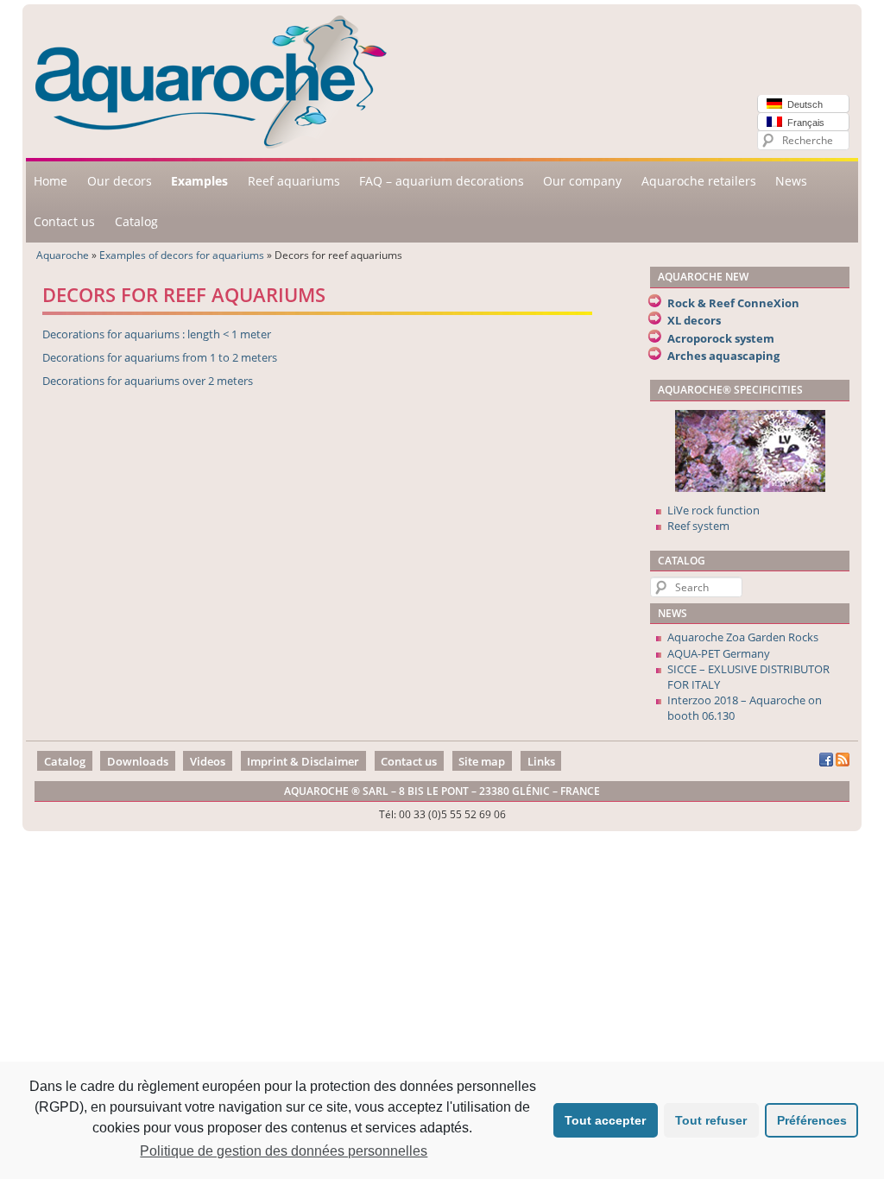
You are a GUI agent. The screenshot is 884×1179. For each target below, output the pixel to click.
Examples (199, 181)
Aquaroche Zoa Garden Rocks (742, 637)
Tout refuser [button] (711, 1120)
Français (803, 122)
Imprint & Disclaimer (303, 760)
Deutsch (802, 104)
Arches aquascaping (723, 355)
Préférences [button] (812, 1120)
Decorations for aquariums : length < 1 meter (156, 334)
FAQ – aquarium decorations (441, 181)
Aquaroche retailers (698, 181)
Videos (207, 760)
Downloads (137, 760)
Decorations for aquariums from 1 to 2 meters (159, 357)
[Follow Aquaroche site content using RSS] (842, 762)
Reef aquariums (294, 181)
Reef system (698, 525)
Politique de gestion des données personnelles (283, 1151)
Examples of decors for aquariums (181, 255)
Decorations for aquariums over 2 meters (147, 380)
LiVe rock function (713, 510)
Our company (582, 181)
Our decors (119, 181)
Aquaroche (62, 255)
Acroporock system (720, 338)
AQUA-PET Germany (718, 653)
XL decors (694, 320)
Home (50, 181)
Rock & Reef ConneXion (733, 303)
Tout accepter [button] (605, 1120)
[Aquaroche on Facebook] (826, 762)
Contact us (64, 221)
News (791, 181)
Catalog (136, 221)
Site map (481, 760)
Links (541, 760)
